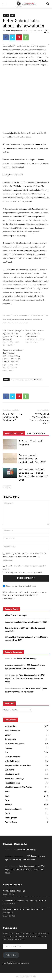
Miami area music (12, 774)
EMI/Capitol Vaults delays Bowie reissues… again (39, 419)
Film (6, 752)
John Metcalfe (37, 209)
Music (6, 15)
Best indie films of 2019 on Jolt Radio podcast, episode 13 (25, 629)
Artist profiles (10, 726)
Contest (8, 735)
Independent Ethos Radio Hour (18, 765)
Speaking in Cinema (13, 809)
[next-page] (9, 487)
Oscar (7, 800)
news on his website (25, 251)
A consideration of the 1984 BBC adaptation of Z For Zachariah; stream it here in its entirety (24, 678)
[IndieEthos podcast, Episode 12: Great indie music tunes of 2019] (10, 473)
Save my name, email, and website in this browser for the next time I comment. (24, 556)
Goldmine (18, 186)
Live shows (9, 769)
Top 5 (7, 813)
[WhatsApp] (26, 37)
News (12, 15)
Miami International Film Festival (18, 787)
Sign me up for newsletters (21, 586)
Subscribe (11, 955)
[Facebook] (6, 37)
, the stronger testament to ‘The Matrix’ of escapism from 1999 (26, 638)
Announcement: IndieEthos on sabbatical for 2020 (32, 459)
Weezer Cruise (11, 822)
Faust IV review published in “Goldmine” (34, 333)
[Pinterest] (19, 37)
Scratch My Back (39, 61)
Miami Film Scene (12, 783)
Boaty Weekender (12, 730)
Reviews (8, 804)
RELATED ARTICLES (14, 433)
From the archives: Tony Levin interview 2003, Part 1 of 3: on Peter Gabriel (13, 356)
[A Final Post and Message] (10, 444)
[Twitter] (12, 37)
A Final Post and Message (16, 615)
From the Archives (12, 756)
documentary (10, 739)
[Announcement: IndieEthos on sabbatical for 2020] (10, 458)
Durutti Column (24, 216)
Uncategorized (11, 817)
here (9, 148)
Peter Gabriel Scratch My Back (26, 380)
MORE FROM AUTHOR (36, 433)
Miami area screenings (14, 778)
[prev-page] (4, 487)
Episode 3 (19, 175)
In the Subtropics (12, 761)
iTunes (37, 144)
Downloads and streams (15, 743)
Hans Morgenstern (14, 31)
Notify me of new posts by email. (24, 572)
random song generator (14, 665)
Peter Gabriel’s (9, 46)
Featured (8, 748)
